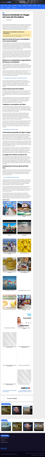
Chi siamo (8, 7)
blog (14, 424)
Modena (29, 5)
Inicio (5, 5)
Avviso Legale (30, 453)
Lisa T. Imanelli (13, 398)
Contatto (14, 7)
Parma (19, 5)
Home (26, 453)
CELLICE (22, 2)
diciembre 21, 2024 (6, 428)
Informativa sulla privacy (4, 437)
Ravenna (24, 5)
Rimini (39, 5)
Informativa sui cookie (4, 442)
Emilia (10, 5)
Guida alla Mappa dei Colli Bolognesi (27, 410)
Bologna (15, 5)
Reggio (34, 5)
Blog (3, 7)
